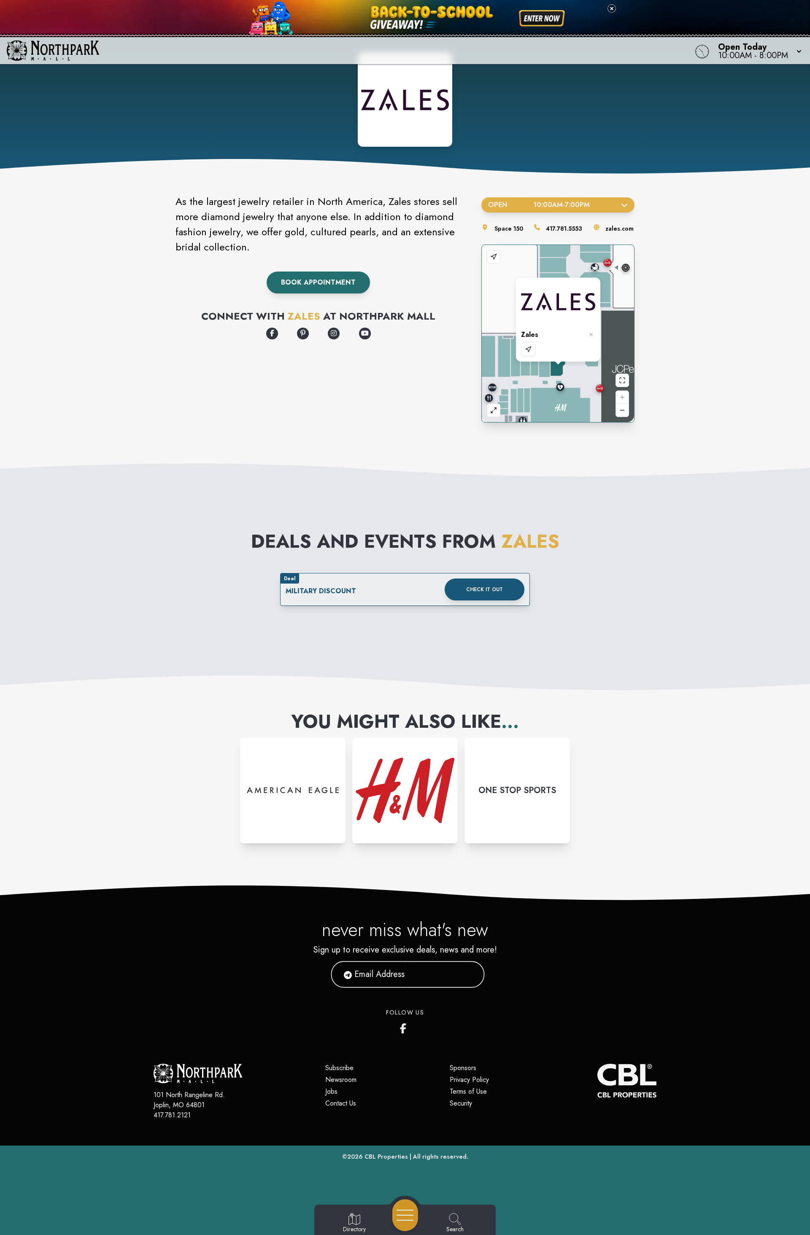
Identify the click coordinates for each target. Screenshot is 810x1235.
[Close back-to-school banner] (612, 8)
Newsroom (340, 1079)
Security (461, 1103)
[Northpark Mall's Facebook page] (405, 1026)
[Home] (305, 50)
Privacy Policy (469, 1079)
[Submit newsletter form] (468, 974)
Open (539, 205)
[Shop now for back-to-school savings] (541, 18)
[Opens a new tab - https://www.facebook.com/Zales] (272, 333)
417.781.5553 (564, 228)
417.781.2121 (172, 1115)
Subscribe (339, 1068)
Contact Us (340, 1103)
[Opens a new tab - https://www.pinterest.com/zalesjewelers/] (303, 333)
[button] (757, 50)
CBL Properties (386, 1156)
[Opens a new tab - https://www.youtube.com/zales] (365, 333)
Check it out (484, 589)
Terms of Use (468, 1091)
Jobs (331, 1091)
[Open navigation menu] (405, 1215)
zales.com (619, 228)
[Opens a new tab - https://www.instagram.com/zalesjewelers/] (334, 333)
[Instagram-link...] (292, 790)
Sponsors (463, 1068)
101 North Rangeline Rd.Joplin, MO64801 (189, 1100)
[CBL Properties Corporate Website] (597, 1081)
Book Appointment (318, 282)
